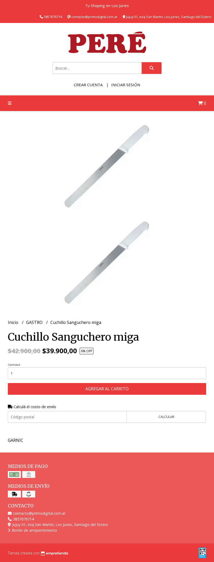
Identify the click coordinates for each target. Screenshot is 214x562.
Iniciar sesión (125, 84)
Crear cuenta (88, 84)
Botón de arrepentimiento (34, 530)
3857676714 (23, 519)
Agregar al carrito (107, 389)
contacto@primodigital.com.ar (39, 513)
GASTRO (35, 322)
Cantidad (14, 365)
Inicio (13, 322)
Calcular (166, 416)
